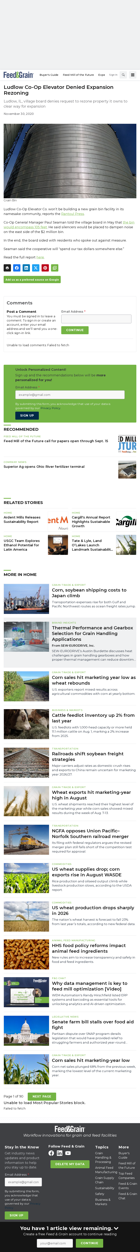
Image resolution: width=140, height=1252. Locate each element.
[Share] (16, 268)
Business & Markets (67, 710)
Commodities (62, 864)
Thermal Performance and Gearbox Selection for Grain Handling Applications (92, 633)
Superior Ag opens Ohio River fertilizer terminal (44, 467)
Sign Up (27, 415)
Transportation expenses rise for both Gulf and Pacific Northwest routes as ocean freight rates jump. (94, 604)
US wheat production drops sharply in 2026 (93, 910)
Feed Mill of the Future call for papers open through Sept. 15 (56, 441)
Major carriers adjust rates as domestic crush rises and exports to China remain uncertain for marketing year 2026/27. (94, 770)
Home (8, 512)
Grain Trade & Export (69, 584)
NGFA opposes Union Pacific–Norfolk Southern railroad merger (90, 833)
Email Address (73, 311)
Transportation (65, 748)
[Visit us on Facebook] (51, 1153)
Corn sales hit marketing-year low (91, 1060)
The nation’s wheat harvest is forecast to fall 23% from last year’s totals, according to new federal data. (93, 922)
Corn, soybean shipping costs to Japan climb (89, 592)
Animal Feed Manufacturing (73, 940)
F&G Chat (59, 978)
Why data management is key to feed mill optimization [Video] (89, 986)
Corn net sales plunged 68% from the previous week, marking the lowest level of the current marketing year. (94, 1071)
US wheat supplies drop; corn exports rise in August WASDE (87, 872)
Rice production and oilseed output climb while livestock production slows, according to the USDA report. (92, 885)
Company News (15, 462)
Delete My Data (69, 1164)
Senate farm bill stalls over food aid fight (93, 1024)
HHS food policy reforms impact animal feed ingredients (89, 948)
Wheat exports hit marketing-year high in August (91, 795)
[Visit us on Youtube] (68, 1153)
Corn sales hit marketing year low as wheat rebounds (94, 680)
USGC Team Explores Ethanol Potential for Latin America (22, 545)
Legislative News (65, 1016)
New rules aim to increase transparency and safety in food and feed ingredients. (93, 960)
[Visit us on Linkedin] (59, 1153)
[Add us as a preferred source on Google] (54, 268)
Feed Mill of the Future (22, 436)
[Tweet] (35, 268)
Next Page (42, 1096)
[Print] (7, 268)
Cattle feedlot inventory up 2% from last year (93, 718)
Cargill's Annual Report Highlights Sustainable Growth (91, 521)
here (40, 257)
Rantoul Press (72, 214)
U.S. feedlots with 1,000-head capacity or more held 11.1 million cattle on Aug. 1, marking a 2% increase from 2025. (92, 732)
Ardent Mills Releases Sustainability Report (22, 519)
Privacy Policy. (51, 408)
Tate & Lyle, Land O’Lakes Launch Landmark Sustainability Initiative (92, 545)
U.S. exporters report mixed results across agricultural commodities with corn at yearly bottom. (93, 692)
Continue (89, 1243)
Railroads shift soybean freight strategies (88, 756)
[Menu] (132, 75)
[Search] (123, 75)
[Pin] (45, 268)
